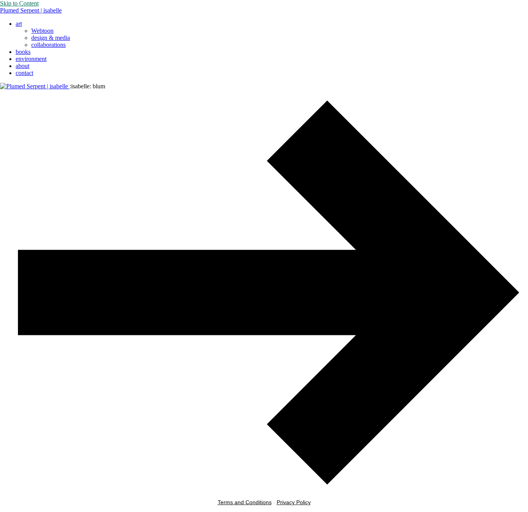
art (19, 23)
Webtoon (42, 30)
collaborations (48, 44)
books (23, 51)
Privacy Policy (294, 502)
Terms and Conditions (245, 502)
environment (31, 58)
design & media (50, 37)
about (22, 66)
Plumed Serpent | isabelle (31, 10)
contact (24, 73)
